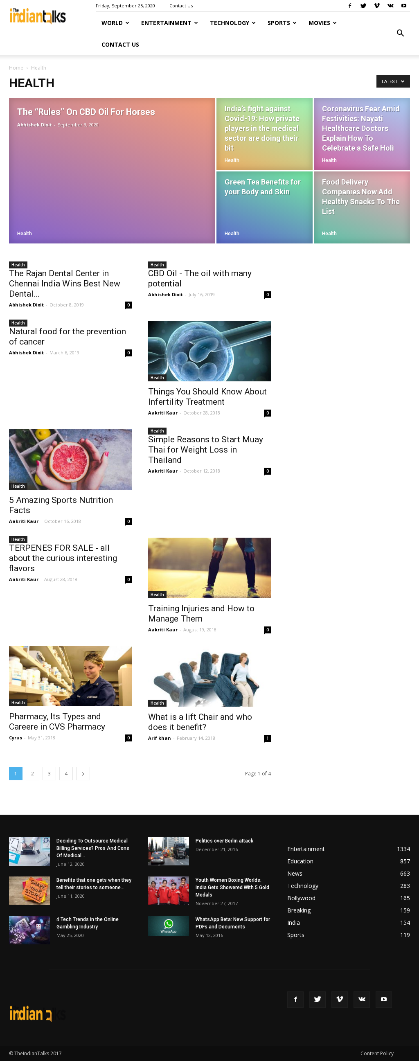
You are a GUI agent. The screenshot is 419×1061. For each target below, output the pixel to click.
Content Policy (377, 1053)
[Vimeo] (377, 5)
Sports (279, 23)
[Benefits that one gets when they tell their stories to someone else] (29, 890)
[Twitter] (363, 5)
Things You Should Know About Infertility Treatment (207, 397)
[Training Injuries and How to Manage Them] (209, 568)
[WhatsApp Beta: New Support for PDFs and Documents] (168, 926)
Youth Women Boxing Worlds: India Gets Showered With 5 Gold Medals (232, 887)
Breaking (299, 910)
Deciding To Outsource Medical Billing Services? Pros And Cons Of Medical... (92, 848)
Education (300, 861)
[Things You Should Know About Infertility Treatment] (209, 351)
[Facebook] (350, 5)
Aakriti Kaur (163, 413)
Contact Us (181, 5)
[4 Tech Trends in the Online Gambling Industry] (29, 930)
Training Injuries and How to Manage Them (201, 614)
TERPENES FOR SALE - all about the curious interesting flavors (63, 558)
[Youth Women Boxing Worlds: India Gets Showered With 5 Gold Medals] (168, 890)
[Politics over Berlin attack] (168, 851)
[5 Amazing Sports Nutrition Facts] (70, 459)
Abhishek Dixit (34, 125)
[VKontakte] (390, 5)
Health (24, 234)
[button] (400, 33)
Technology (229, 23)
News (294, 873)
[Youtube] (404, 5)
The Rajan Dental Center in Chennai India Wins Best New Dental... (64, 283)
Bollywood (301, 898)
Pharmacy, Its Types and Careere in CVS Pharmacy (57, 722)
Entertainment (166, 23)
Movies (319, 23)
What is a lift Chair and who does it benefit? (200, 722)
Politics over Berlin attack (224, 841)
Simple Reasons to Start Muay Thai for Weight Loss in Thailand (205, 450)
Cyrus (15, 737)
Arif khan (159, 738)
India (293, 922)
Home (16, 67)
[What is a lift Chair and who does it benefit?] (209, 676)
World (112, 23)
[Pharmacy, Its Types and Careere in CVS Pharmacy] (70, 676)
